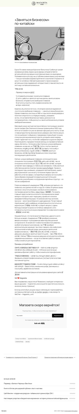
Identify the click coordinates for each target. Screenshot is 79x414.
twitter (39, 292)
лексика (27, 341)
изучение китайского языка (35, 338)
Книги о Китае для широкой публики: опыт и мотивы (23, 388)
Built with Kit (39, 323)
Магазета (4, 411)
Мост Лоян (40, 192)
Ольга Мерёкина (24, 62)
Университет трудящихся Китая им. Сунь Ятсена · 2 (21, 357)
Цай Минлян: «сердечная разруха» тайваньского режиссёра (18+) (28, 393)
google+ (45, 292)
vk (35, 292)
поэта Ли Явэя (47, 168)
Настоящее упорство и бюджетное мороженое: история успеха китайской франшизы (36, 398)
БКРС (32, 92)
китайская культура (49, 338)
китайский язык (19, 341)
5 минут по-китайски (21, 338)
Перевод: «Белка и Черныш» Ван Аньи (18, 383)
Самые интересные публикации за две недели (58, 357)
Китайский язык (33, 62)
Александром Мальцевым (70, 411)
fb (33, 292)
